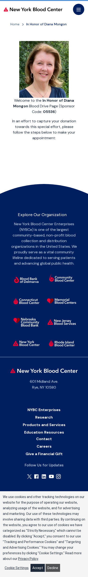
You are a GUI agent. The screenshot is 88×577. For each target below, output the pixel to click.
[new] (62, 322)
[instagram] (58, 476)
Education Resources (44, 432)
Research (44, 417)
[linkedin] (44, 476)
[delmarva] (26, 280)
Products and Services (44, 424)
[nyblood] (26, 343)
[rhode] (62, 343)
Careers (44, 446)
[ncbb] (26, 322)
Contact (44, 438)
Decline (52, 568)
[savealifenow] (62, 278)
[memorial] (62, 301)
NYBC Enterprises (44, 409)
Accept (37, 568)
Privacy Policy (28, 559)
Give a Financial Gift (44, 453)
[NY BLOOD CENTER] (33, 9)
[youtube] (51, 476)
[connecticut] (26, 301)
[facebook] (36, 476)
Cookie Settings (17, 568)
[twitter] (29, 476)
